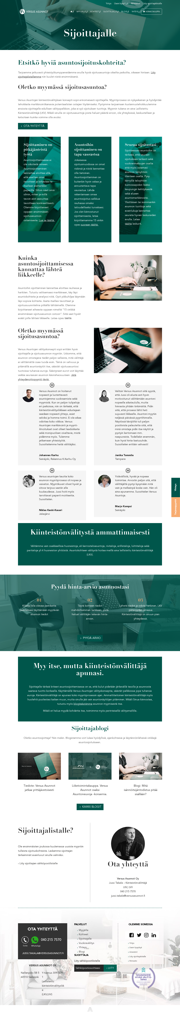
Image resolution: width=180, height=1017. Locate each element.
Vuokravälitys (86, 943)
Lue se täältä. (47, 220)
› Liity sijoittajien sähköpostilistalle (38, 863)
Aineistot (135, 4)
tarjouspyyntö (176, 507)
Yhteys (135, 12)
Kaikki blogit (92, 807)
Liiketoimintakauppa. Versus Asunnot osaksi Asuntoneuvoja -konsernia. (90, 790)
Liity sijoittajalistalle (152, 4)
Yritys (108, 4)
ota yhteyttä (34, 126)
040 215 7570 (51, 940)
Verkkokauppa (153, 12)
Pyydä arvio (92, 638)
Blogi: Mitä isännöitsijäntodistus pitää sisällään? (140, 790)
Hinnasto (133, 961)
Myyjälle (81, 12)
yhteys (176, 487)
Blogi (124, 12)
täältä (67, 318)
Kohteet (94, 12)
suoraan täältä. (89, 225)
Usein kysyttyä (121, 4)
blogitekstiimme (83, 704)
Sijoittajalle (110, 12)
